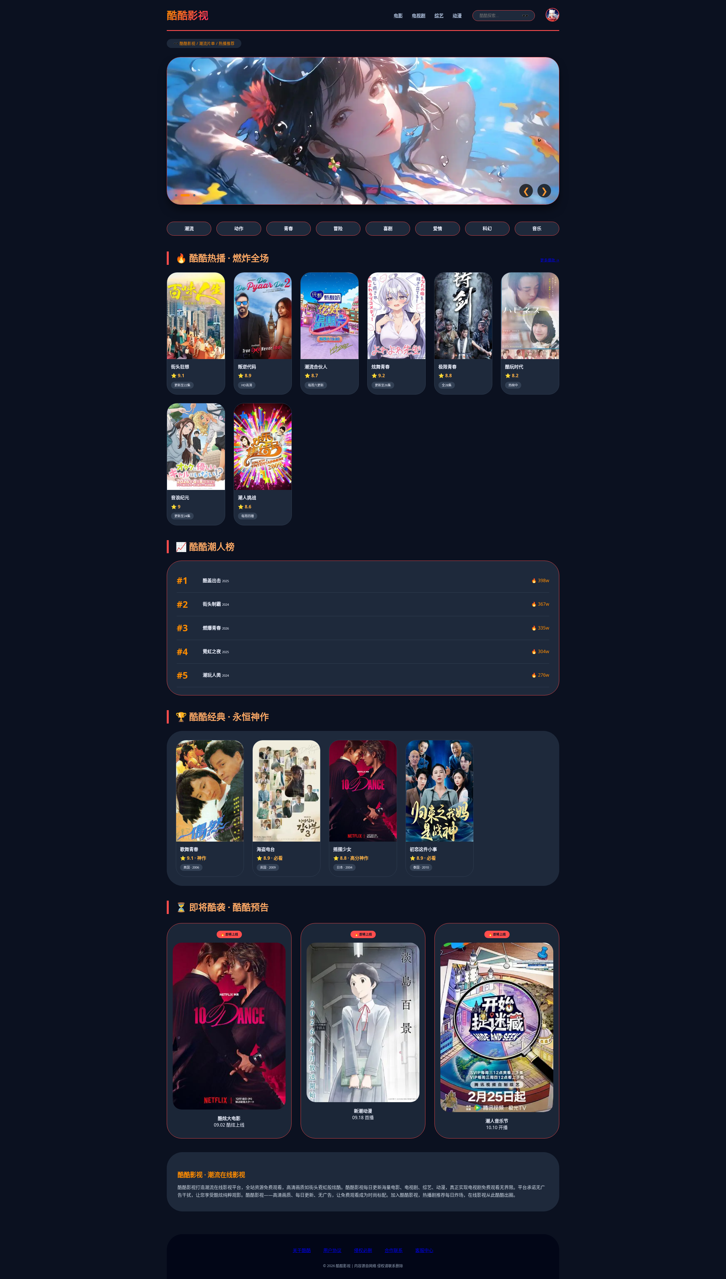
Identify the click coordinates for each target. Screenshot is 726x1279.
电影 (398, 15)
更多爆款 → (549, 260)
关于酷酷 (302, 1250)
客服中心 (424, 1250)
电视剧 (418, 15)
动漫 (457, 15)
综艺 (439, 15)
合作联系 (394, 1250)
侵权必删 (363, 1250)
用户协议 (332, 1250)
